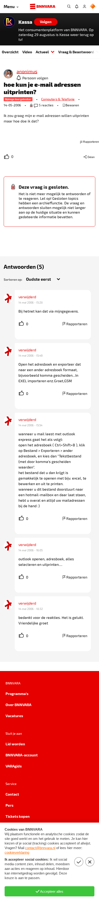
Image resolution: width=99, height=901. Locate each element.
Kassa (25, 22)
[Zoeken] (69, 6)
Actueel (42, 52)
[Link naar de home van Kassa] (9, 21)
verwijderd (27, 297)
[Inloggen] (84, 6)
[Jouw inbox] (77, 6)
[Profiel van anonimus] (8, 74)
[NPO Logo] (92, 6)
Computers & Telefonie (58, 99)
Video (27, 52)
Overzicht (10, 52)
